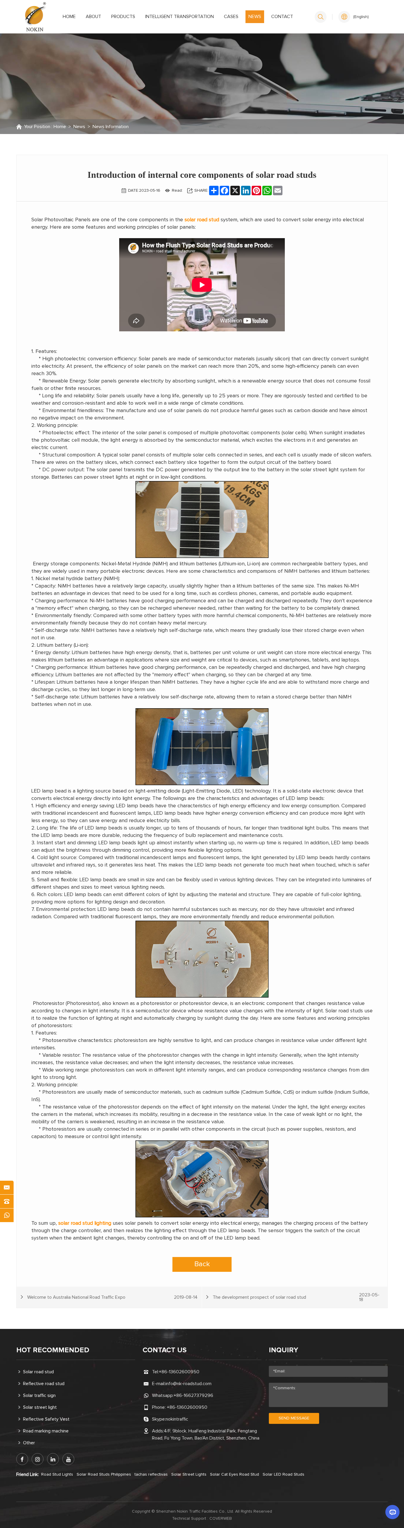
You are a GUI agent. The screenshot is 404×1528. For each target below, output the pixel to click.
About (93, 16)
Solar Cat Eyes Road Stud (234, 1474)
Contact (282, 16)
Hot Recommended (52, 1350)
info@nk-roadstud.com (188, 1383)
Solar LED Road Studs (283, 1474)
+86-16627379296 (193, 1395)
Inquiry (283, 1350)
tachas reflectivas (151, 1474)
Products (123, 16)
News (254, 16)
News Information (111, 126)
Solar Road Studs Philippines (104, 1474)
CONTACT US (165, 1350)
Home (69, 16)
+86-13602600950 (179, 1371)
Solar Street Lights (188, 1474)
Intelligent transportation (179, 16)
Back (202, 1264)
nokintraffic (177, 1419)
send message (294, 1418)
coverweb (220, 1518)
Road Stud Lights (57, 1474)
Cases (231, 16)
